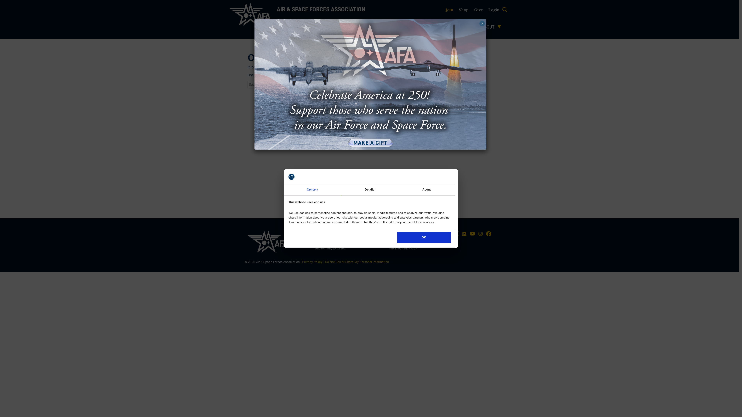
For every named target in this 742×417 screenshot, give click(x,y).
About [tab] (426, 189)
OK (424, 237)
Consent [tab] (312, 189)
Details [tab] (369, 189)
